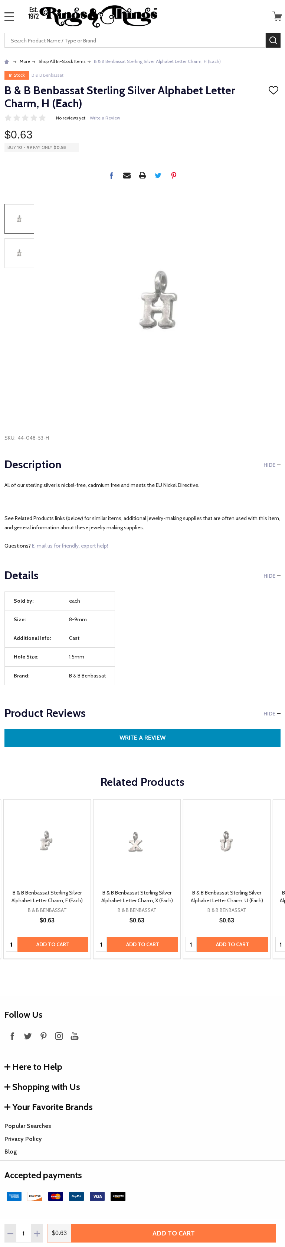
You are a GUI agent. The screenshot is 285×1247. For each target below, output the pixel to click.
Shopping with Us (46, 1086)
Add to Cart (174, 1233)
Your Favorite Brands (52, 1106)
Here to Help (37, 1066)
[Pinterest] (173, 175)
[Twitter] (158, 175)
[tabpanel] (47, 879)
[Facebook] (111, 175)
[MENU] (9, 16)
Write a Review (105, 118)
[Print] (142, 175)
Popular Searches (27, 1125)
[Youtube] (74, 1036)
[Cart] (277, 16)
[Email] (127, 175)
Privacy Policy (23, 1138)
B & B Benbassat (47, 75)
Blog (10, 1151)
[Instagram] (59, 1036)
